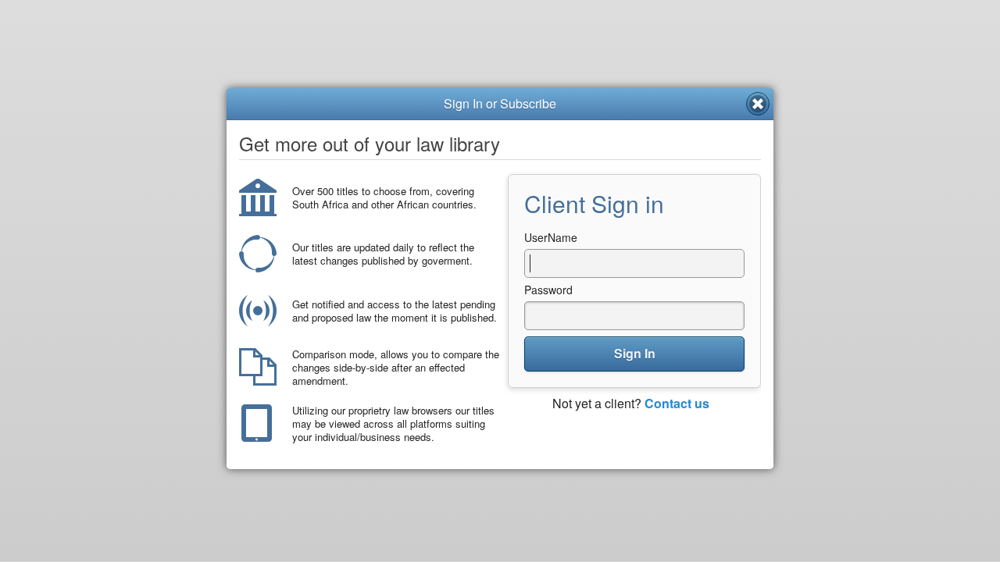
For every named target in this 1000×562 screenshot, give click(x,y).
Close (758, 104)
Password (548, 289)
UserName (550, 237)
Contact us (677, 403)
